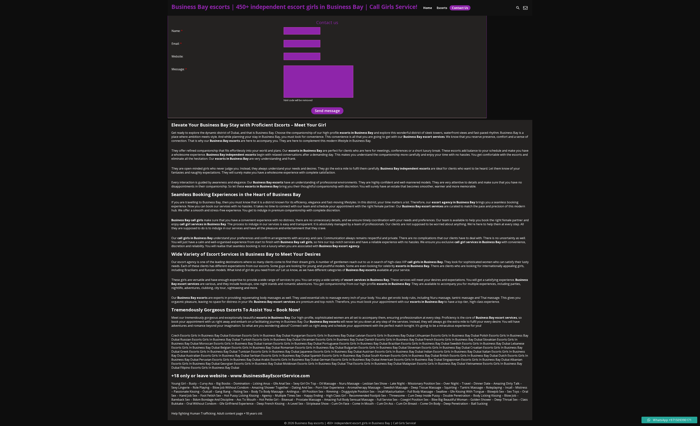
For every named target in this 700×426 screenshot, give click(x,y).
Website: (177, 56)
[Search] (518, 8)
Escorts (442, 8)
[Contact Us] (525, 8)
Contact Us (460, 8)
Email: (177, 44)
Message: (179, 69)
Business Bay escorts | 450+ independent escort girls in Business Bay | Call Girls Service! (294, 7)
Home (427, 8)
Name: (177, 31)
